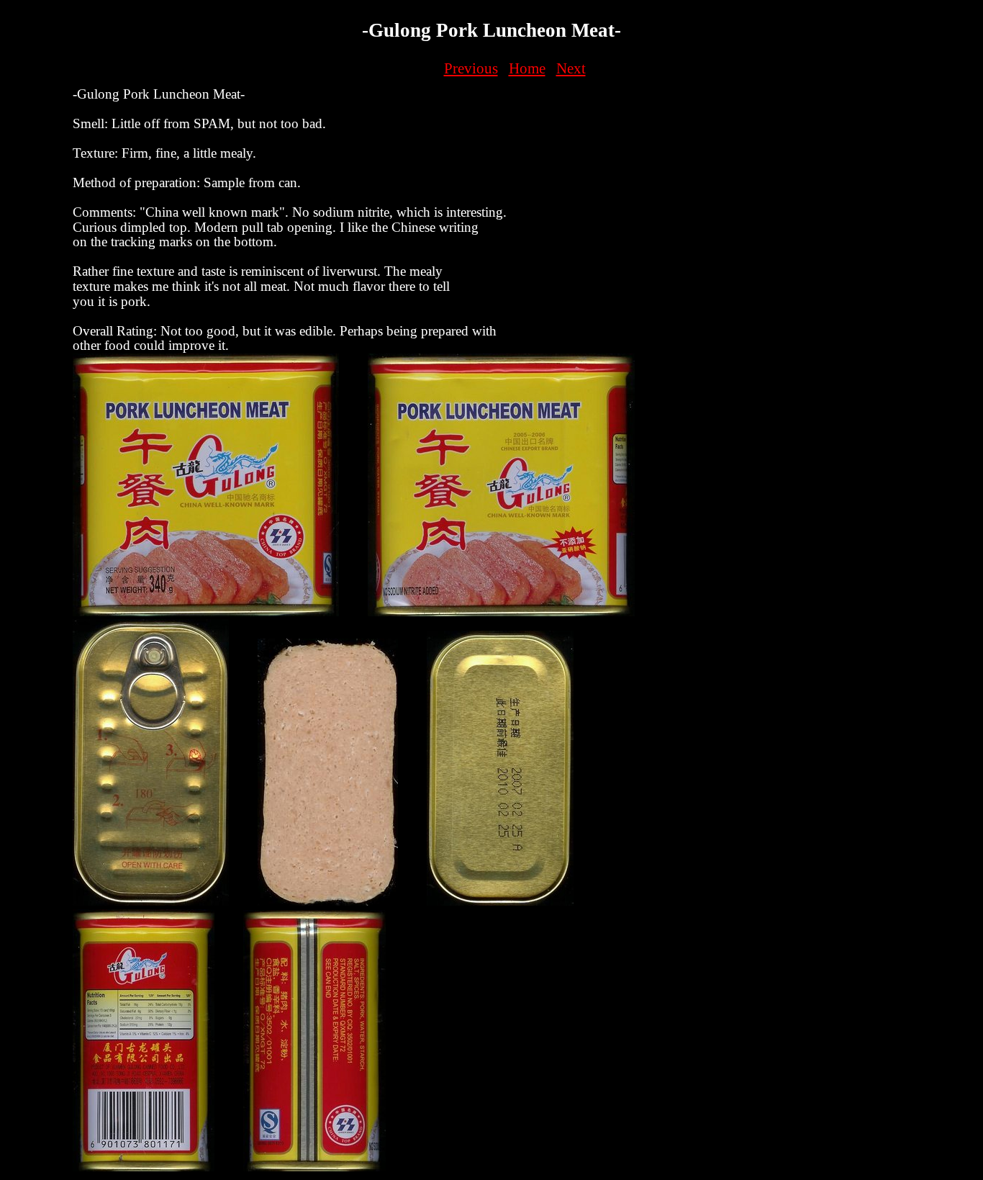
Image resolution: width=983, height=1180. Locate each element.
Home (527, 68)
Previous (471, 68)
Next (571, 68)
